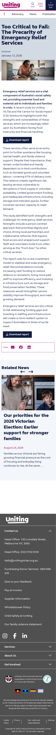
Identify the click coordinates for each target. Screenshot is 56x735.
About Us (10, 655)
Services (9, 646)
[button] (12, 347)
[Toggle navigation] (40, 5)
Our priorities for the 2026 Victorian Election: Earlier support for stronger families (26, 427)
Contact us (11, 530)
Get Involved (12, 664)
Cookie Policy (6, 721)
